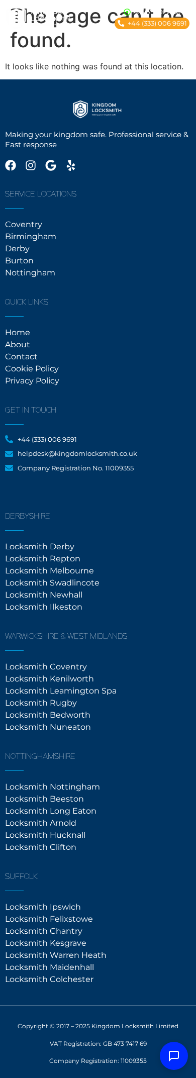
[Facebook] (10, 165)
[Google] (50, 165)
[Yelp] (70, 165)
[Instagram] (30, 165)
